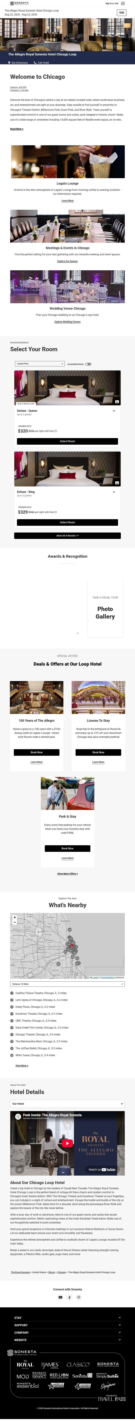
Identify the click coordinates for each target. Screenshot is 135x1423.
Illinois (51, 1272)
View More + (21, 1065)
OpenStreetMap (107, 977)
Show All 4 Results (66, 535)
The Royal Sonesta (20, 1272)
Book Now (37, 752)
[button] (14, 917)
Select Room (67, 441)
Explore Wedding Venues (67, 321)
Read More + (16, 128)
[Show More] (113, 411)
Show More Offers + (67, 873)
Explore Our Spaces (67, 261)
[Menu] (123, 3)
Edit (122, 12)
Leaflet (95, 977)
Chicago (61, 1272)
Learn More (68, 200)
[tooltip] (55, 431)
